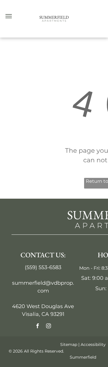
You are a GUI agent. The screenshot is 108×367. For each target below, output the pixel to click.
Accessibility (93, 344)
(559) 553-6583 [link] (43, 267)
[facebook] (37, 326)
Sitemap (68, 344)
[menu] (8, 16)
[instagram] (48, 326)
